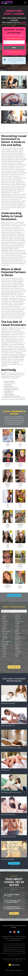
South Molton (18, 651)
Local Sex (13, 951)
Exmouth (17, 629)
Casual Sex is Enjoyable (7, 859)
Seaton (4, 649)
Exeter (3, 629)
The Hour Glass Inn (6, 196)
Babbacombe (8, 465)
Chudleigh (17, 623)
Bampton (4, 616)
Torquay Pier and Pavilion (18, 300)
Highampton (18, 633)
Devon (7, 446)
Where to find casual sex (8, 814)
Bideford (4, 618)
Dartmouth (20, 465)
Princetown (4, 648)
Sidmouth (4, 651)
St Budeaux (20, 566)
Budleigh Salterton (19, 621)
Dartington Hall (5, 336)
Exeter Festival (12, 341)
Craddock (8, 525)
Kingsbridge (5, 638)
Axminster (17, 615)
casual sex (20, 153)
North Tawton (5, 643)
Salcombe (17, 648)
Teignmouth (18, 653)
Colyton (17, 625)
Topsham (17, 654)
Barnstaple (17, 616)
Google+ (10, 946)
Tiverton (4, 654)
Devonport (20, 525)
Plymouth (8, 445)
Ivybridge (17, 636)
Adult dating (13, 949)
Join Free (13, 913)
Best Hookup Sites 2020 (8, 725)
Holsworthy (4, 634)
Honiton (17, 634)
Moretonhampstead (6, 641)
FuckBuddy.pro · (10, 961)
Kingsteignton (18, 638)
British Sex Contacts (8, 953)
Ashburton (4, 615)
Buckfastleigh (5, 621)
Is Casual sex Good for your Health (11, 748)
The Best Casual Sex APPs (8, 837)
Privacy (4, 944)
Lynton (3, 639)
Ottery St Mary (18, 644)
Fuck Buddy (20, 951)
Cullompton (17, 626)
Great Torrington (6, 631)
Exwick (20, 505)
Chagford (4, 623)
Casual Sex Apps (20, 953)
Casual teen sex (5, 770)
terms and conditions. (16, 51)
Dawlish (17, 628)
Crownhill (8, 566)
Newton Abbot (18, 641)
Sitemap (17, 946)
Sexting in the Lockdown (8, 703)
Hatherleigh (5, 633)
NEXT (14, 47)
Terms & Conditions (14, 944)
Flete (8, 505)
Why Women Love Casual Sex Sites (11, 792)
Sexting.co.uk (5, 250)
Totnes (16, 656)
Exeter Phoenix (12, 286)
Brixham (20, 445)
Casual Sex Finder (9, 381)
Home (3, 611)
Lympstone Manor (6, 349)
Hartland (17, 631)
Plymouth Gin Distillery (7, 293)
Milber (7, 546)
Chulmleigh (4, 625)
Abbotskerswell (7, 586)
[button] (14, 895)
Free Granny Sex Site (13, 955)
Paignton (4, 646)
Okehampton (5, 644)
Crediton (4, 626)
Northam (17, 643)
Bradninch (4, 620)
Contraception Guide (17, 948)
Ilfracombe (4, 636)
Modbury (17, 639)
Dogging (5, 949)
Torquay (4, 656)
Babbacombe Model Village (12, 396)
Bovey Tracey (18, 618)
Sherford (17, 649)
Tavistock (4, 653)
